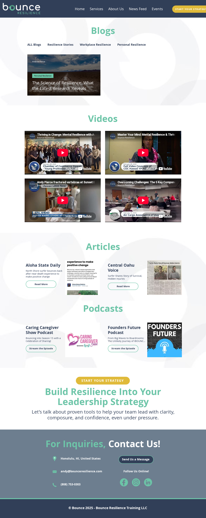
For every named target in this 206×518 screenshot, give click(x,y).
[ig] (136, 482)
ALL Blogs (34, 44)
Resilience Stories (60, 44)
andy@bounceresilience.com (81, 471)
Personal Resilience (131, 44)
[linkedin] (148, 482)
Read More (41, 284)
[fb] (124, 482)
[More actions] (95, 61)
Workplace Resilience (95, 44)
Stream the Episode (41, 348)
